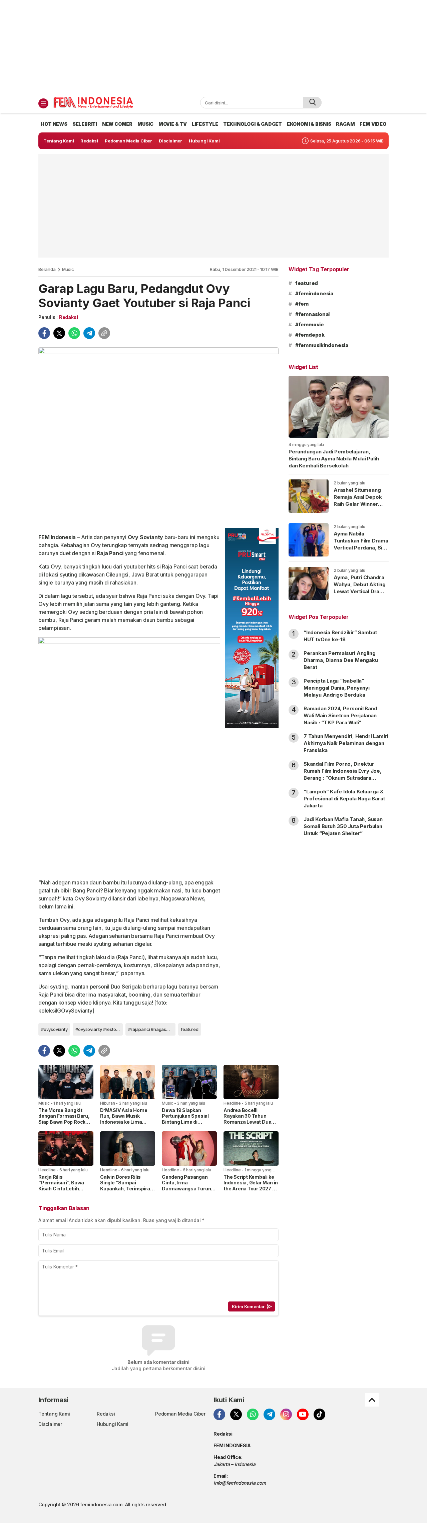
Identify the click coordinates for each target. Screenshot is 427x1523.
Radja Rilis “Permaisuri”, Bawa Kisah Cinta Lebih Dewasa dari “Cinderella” (61, 1188)
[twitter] (59, 333)
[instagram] (286, 1414)
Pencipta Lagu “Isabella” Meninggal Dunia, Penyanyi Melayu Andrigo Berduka (337, 688)
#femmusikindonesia (321, 345)
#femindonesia (314, 293)
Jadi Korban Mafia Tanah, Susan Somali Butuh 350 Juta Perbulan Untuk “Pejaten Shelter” (343, 826)
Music (68, 269)
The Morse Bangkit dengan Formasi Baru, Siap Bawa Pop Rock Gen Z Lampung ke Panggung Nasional (64, 1121)
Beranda (47, 269)
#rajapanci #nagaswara (151, 1029)
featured (189, 1029)
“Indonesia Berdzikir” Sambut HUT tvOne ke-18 (340, 636)
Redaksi (68, 317)
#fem (302, 304)
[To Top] (372, 1400)
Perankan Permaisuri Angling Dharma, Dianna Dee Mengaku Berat (341, 660)
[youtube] (303, 1414)
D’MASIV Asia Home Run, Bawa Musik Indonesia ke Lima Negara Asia (123, 1119)
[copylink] (104, 333)
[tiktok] (319, 1414)
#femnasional (312, 314)
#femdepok (310, 335)
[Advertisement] (213, 46)
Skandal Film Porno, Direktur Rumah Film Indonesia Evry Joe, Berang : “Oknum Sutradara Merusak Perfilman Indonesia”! (343, 774)
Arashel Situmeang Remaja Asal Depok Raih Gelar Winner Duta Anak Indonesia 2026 (359, 504)
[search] (312, 102)
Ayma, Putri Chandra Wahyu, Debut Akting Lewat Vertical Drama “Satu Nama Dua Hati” (360, 588)
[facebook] (44, 333)
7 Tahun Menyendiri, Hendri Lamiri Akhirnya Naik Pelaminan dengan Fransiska (346, 743)
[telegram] (89, 333)
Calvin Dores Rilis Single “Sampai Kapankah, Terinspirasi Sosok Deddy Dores (127, 1185)
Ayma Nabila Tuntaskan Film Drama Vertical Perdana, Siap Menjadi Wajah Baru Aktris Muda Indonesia (361, 551)
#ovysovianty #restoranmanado (99, 1029)
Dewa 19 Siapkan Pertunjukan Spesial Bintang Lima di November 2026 (185, 1119)
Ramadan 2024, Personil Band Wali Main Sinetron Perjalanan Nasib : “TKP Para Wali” (340, 715)
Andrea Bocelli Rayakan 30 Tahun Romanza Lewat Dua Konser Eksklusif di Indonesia (247, 1121)
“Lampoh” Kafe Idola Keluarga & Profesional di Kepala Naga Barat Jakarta (344, 798)
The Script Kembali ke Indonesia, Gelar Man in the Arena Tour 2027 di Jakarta (251, 1185)
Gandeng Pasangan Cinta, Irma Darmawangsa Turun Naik (186, 1185)
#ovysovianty (54, 1029)
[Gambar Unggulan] (158, 435)
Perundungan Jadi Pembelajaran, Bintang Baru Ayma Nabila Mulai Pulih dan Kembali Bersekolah (334, 458)
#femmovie (309, 324)
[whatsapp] (74, 333)
